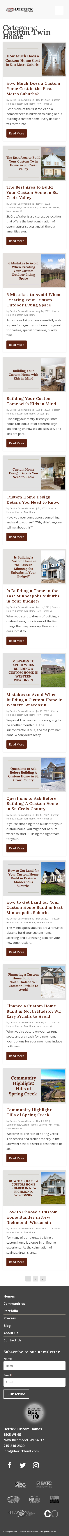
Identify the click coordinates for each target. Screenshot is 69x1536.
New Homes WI (44, 103)
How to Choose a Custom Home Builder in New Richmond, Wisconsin (32, 1217)
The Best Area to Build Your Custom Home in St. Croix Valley (32, 192)
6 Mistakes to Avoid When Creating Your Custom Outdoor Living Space (33, 300)
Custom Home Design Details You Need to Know (33, 499)
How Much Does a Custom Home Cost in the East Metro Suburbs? (33, 88)
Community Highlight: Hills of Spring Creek (29, 1112)
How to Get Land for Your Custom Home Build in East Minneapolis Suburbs (34, 907)
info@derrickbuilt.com (21, 1451)
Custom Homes (29, 207)
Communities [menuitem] (14, 1303)
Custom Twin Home (25, 103)
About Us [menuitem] (10, 1333)
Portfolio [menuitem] (10, 1311)
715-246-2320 (13, 1445)
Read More (16, 133)
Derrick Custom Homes (22, 99)
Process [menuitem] (9, 1318)
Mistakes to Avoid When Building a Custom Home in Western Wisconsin (34, 699)
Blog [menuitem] (7, 1325)
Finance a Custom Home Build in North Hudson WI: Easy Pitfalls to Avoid (33, 1011)
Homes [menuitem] (9, 1296)
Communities (13, 207)
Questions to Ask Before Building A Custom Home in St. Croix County (32, 803)
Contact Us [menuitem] (12, 1340)
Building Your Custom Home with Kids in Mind (31, 401)
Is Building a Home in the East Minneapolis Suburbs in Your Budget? (33, 596)
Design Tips (43, 413)
